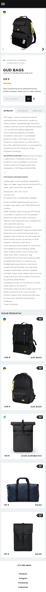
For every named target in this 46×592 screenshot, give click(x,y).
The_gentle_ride (23, 4)
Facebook (23, 574)
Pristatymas (23, 583)
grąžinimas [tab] (37, 111)
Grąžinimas (23, 587)
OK (28, 99)
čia (34, 168)
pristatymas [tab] (23, 111)
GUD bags (13, 70)
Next (42, 49)
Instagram (23, 578)
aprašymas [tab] (8, 111)
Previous (3, 49)
